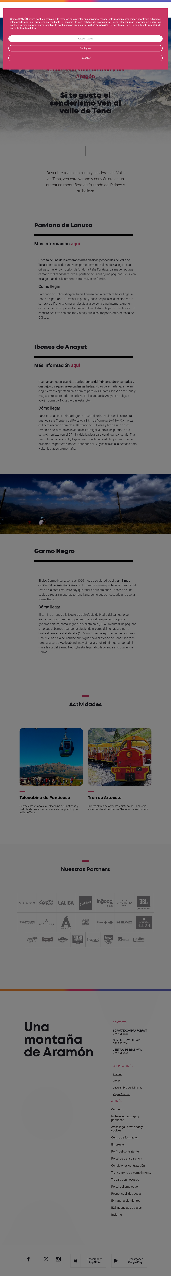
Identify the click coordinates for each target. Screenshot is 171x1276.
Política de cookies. (98, 25)
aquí (155, 25)
